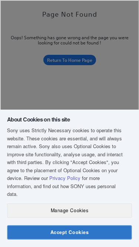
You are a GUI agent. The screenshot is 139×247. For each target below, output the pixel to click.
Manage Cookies (69, 210)
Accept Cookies (69, 232)
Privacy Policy (64, 177)
